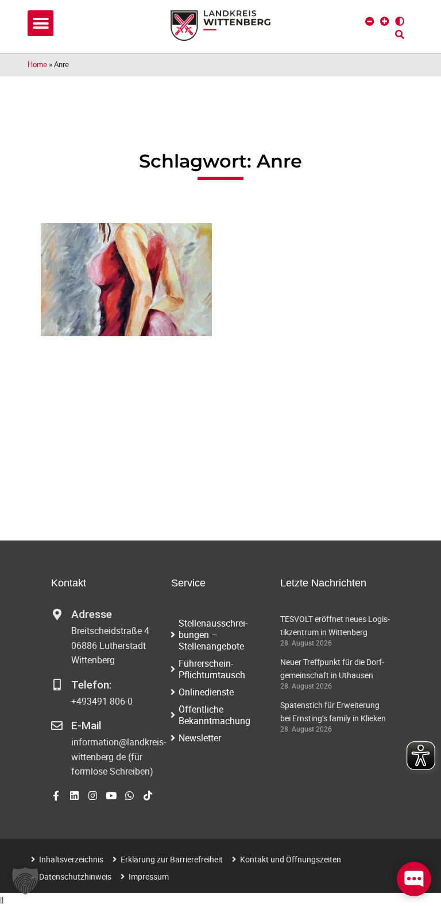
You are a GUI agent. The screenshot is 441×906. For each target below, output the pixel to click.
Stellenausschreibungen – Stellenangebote (213, 634)
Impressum (149, 876)
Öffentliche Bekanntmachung (214, 715)
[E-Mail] (57, 726)
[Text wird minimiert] (369, 21)
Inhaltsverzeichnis (71, 859)
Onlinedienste (206, 692)
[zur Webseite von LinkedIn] (74, 795)
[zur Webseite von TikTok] (148, 795)
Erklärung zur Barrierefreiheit (172, 859)
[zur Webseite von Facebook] (56, 795)
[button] (40, 23)
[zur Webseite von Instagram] (93, 795)
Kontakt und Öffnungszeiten (290, 859)
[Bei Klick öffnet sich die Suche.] (399, 34)
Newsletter (200, 738)
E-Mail (86, 725)
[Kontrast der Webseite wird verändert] (399, 21)
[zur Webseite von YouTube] (111, 795)
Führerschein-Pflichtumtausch (212, 669)
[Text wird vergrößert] (384, 21)
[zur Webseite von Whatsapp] (129, 795)
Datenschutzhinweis (75, 876)
